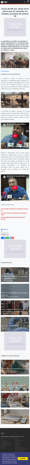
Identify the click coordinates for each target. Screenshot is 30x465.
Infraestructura (19, 451)
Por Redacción (5, 71)
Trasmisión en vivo (20, 449)
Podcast (3, 447)
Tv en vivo (3, 440)
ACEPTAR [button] (22, 458)
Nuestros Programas (20, 447)
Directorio (17, 444)
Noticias (17, 446)
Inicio (16, 439)
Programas (4, 446)
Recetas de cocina (6, 444)
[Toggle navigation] (25, 2)
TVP (2, 439)
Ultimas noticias (5, 442)
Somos (17, 442)
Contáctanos (18, 440)
